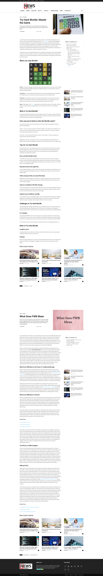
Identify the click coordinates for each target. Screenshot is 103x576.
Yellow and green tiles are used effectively (74, 54)
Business (22, 10)
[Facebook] (65, 566)
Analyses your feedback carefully (74, 58)
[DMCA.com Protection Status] (40, 569)
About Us (24, 0)
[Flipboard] (68, 566)
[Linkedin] (71, 566)
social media (45, 41)
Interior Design (54, 10)
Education (33, 10)
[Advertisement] (61, 6)
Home (21, 0)
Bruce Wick (22, 31)
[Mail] (75, 566)
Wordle (32, 104)
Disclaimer (36, 0)
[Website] (68, 569)
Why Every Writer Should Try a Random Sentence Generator (50, 279)
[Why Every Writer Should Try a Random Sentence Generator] (67, 116)
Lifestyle (46, 10)
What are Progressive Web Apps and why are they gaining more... (28, 279)
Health (39, 10)
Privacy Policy (42, 0)
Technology (67, 10)
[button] (81, 10)
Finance (28, 10)
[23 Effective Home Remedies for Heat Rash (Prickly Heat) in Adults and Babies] (67, 104)
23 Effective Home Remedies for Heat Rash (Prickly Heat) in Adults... (77, 103)
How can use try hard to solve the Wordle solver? (73, 47)
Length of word (71, 64)
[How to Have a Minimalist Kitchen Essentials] (67, 98)
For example (70, 61)
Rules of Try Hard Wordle (71, 63)
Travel (61, 10)
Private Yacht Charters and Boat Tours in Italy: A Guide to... (72, 279)
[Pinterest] (81, 566)
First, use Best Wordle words (73, 50)
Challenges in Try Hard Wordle (72, 60)
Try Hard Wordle (26, 285)
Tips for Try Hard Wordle (71, 49)
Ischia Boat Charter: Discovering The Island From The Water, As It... (77, 92)
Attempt (69, 65)
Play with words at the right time (74, 52)
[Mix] (78, 566)
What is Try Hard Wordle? (71, 45)
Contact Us (28, 0)
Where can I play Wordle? (71, 44)
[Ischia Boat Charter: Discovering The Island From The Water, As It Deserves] (67, 92)
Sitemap (32, 0)
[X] (65, 569)
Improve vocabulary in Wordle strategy (73, 57)
